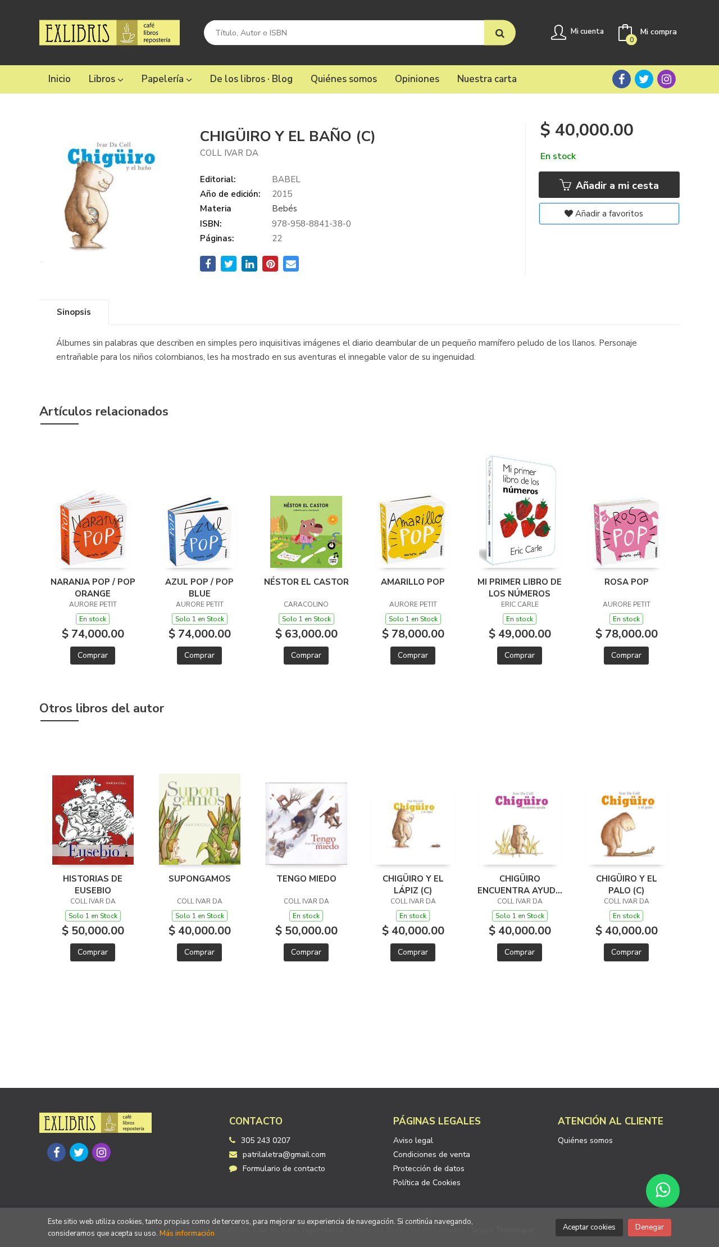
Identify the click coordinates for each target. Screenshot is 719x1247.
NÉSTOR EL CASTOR (306, 582)
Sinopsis (74, 312)
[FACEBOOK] (621, 79)
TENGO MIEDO (306, 878)
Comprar (93, 655)
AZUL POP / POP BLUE (199, 587)
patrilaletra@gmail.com (284, 1154)
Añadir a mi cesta (616, 185)
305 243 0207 (265, 1140)
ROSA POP (626, 582)
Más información (187, 1233)
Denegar (649, 1227)
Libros (103, 79)
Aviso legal (413, 1140)
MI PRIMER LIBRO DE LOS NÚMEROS (519, 587)
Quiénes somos (585, 1140)
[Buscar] (500, 33)
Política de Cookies (427, 1182)
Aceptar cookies (589, 1227)
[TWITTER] (644, 79)
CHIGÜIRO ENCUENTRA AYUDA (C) (519, 884)
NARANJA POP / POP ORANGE (93, 587)
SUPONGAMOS (200, 878)
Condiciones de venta (431, 1154)
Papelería (164, 79)
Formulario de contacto (284, 1168)
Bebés (284, 208)
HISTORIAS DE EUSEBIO (92, 884)
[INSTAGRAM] (666, 79)
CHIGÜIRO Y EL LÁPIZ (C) (413, 884)
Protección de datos (429, 1168)
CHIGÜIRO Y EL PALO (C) (626, 884)
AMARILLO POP (413, 582)
